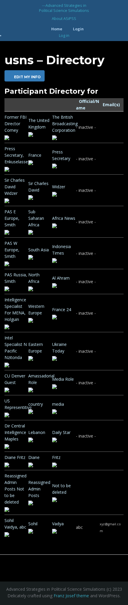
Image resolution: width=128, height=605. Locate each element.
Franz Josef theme (71, 595)
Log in (64, 35)
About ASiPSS (64, 18)
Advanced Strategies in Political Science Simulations (64, 8)
